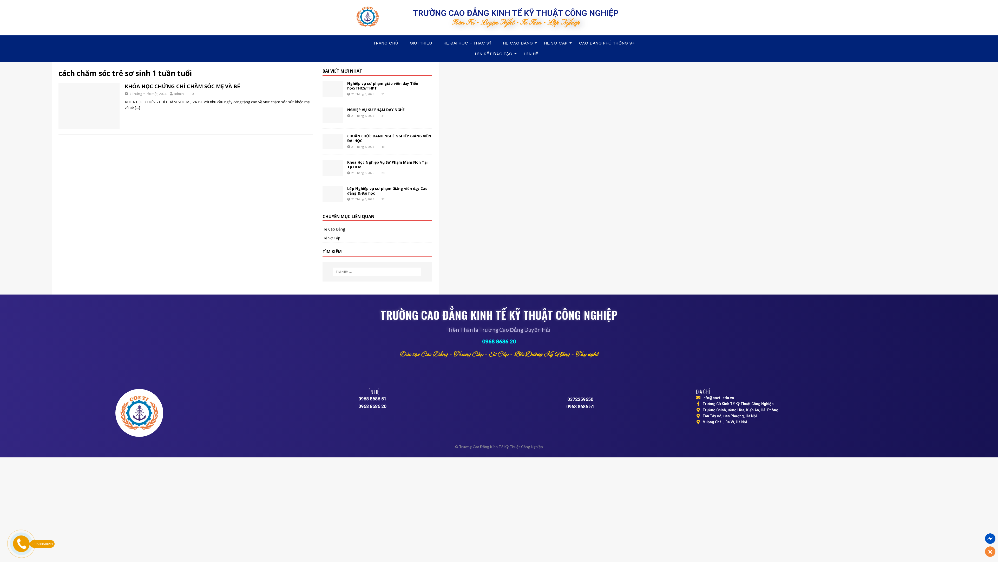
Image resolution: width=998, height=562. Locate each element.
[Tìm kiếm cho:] (377, 271)
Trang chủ (385, 43)
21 (383, 94)
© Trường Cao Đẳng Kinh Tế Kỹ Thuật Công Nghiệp (499, 446)
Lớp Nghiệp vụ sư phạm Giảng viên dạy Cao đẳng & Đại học (387, 191)
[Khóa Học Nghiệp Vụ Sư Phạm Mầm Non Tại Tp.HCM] (333, 168)
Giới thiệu (421, 43)
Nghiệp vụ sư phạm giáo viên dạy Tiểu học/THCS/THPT (382, 86)
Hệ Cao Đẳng (518, 43)
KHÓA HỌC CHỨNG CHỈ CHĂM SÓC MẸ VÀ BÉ (182, 86)
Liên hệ (531, 53)
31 (383, 116)
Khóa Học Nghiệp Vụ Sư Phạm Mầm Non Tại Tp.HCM (387, 164)
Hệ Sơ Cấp (555, 43)
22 (383, 199)
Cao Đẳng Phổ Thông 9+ (607, 43)
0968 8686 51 (372, 398)
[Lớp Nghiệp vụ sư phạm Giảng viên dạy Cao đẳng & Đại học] (333, 194)
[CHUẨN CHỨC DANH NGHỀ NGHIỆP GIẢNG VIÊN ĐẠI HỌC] (333, 141)
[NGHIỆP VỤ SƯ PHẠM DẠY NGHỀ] (333, 115)
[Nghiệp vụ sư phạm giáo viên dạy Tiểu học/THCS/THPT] (333, 89)
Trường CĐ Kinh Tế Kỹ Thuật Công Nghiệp (737, 404)
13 (383, 147)
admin (179, 93)
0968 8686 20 (499, 341)
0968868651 (42, 543)
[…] (137, 107)
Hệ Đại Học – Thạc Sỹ (468, 43)
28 (383, 173)
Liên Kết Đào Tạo (494, 53)
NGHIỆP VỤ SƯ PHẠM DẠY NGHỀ (376, 109)
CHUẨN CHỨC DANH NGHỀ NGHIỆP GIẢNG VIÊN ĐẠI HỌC (389, 138)
